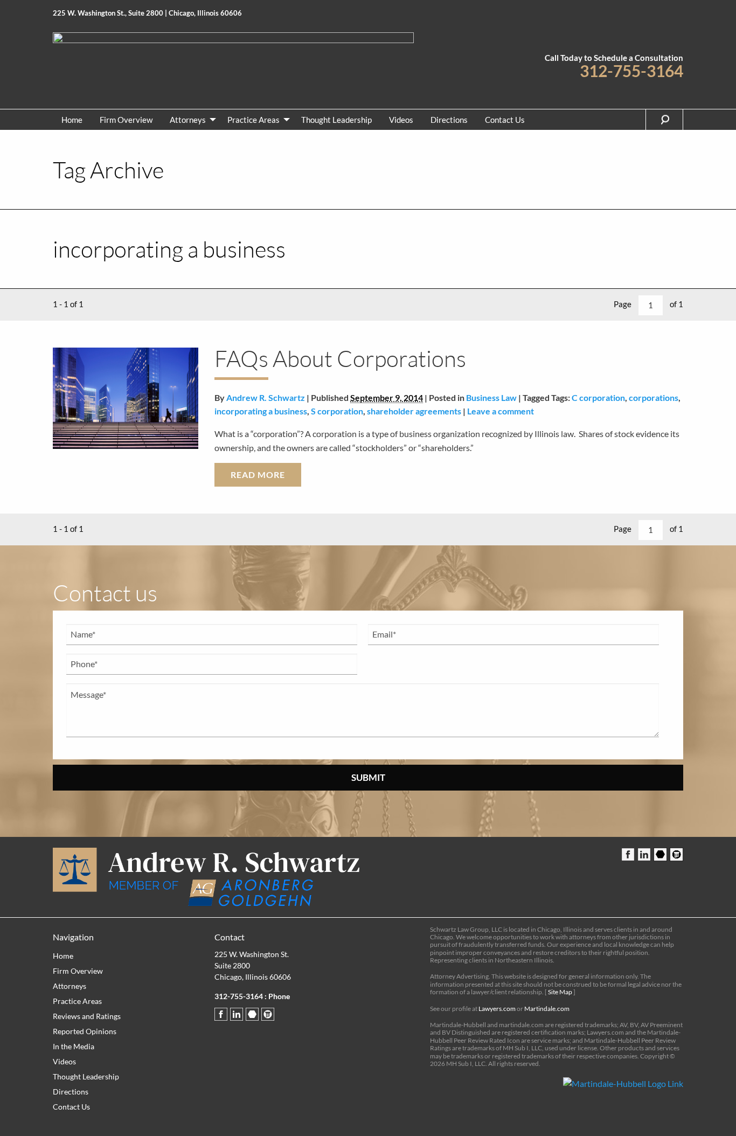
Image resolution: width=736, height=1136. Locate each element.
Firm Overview (126, 119)
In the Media (73, 1046)
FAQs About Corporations (340, 358)
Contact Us (505, 119)
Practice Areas (253, 119)
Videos (401, 119)
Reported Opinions (84, 1031)
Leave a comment (500, 411)
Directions (449, 119)
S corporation (337, 411)
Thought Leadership (336, 119)
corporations (653, 397)
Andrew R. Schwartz (265, 397)
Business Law (491, 397)
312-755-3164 (631, 71)
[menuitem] (72, 119)
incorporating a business (260, 411)
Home (71, 119)
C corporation (598, 397)
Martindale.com (547, 1009)
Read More (258, 474)
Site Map (560, 992)
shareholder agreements (414, 411)
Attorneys (188, 119)
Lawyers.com (497, 1009)
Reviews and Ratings (87, 1016)
